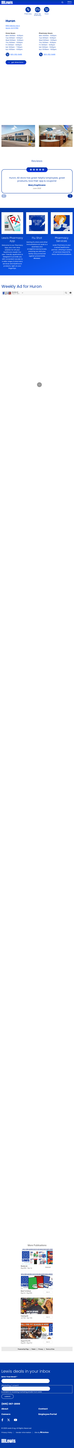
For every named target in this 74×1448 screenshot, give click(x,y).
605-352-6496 (49, 54)
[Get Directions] (37, 92)
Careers (6, 1414)
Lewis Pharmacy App (12, 239)
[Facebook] (2, 1420)
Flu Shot (37, 238)
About (4, 1408)
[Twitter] (8, 1420)
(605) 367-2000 (10, 1403)
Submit (8, 1396)
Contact (43, 1408)
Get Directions (17, 62)
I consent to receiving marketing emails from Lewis (22, 1392)
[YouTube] (15, 1420)
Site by (37, 1432)
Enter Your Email (9, 1377)
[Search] (62, 2)
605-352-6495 (16, 54)
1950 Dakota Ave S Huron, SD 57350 (13, 27)
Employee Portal (47, 1414)
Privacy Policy (6, 1432)
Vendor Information (23, 1432)
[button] (70, 196)
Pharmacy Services (62, 239)
